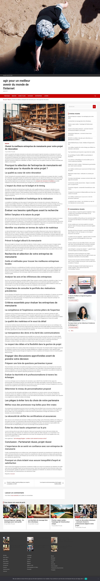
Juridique (29, 555)
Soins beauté (54, 566)
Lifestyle (29, 557)
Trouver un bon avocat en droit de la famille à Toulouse (81, 259)
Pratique (7, 96)
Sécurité (53, 564)
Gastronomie (6, 569)
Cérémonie (5, 563)
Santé (52, 562)
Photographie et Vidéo (32, 567)
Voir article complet (73, 300)
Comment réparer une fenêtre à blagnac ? (78, 250)
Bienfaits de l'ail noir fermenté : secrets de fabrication (81, 230)
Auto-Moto (5, 557)
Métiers (29, 563)
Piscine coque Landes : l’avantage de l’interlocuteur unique (61, 522)
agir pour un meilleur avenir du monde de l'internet (16, 84)
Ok (86, 578)
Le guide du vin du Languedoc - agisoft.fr (78, 236)
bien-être (30, 516)
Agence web (30, 565)
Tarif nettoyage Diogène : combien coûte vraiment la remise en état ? (30, 438)
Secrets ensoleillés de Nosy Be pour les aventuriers (80, 218)
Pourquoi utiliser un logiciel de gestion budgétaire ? (80, 212)
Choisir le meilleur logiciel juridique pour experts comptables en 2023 (18, 483)
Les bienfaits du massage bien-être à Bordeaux (79, 121)
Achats (5, 555)
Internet (5, 571)
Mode (52, 556)
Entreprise (38, 96)
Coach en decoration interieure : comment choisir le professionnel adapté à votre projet (85, 522)
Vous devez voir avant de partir (14, 502)
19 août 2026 (55, 525)
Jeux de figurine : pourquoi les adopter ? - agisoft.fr (80, 249)
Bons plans (22, 96)
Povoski (13, 151)
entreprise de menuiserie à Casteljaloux (45, 181)
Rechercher (94, 106)
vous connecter (15, 495)
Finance (5, 567)
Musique (53, 558)
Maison (14, 96)
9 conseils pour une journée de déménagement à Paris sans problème (82, 238)
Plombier (29, 569)
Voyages (30, 96)
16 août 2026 (78, 527)
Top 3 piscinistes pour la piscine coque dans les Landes (81, 152)
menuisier (12, 473)
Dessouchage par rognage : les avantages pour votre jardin (14, 521)
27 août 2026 (7, 524)
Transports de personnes (57, 568)
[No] (98, 579)
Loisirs (46, 96)
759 (72, 330)
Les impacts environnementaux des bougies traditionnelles (50, 483)
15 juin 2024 (8, 151)
